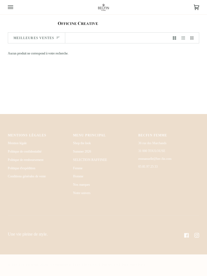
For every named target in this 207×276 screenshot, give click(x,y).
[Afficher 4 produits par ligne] (193, 38)
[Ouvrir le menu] (16, 7)
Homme (78, 176)
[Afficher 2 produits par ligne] (174, 38)
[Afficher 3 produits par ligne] (183, 38)
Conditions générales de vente (27, 176)
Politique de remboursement (25, 160)
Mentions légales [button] (27, 135)
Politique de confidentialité (25, 151)
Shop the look (82, 143)
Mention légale (17, 143)
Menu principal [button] (89, 135)
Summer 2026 (82, 151)
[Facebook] (186, 235)
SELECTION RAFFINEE (90, 160)
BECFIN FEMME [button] (152, 135)
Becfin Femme (26, 265)
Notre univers (82, 193)
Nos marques (81, 185)
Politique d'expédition (21, 168)
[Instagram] (196, 235)
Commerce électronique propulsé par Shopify (98, 265)
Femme (77, 168)
